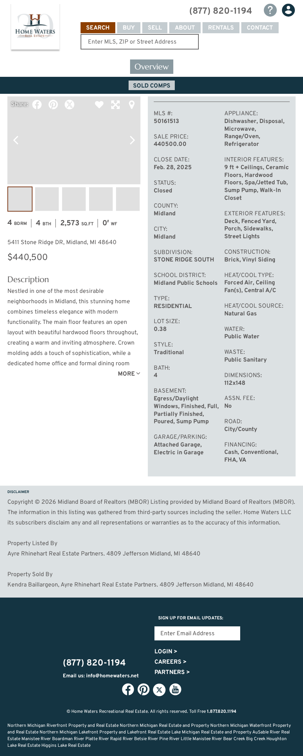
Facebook (37, 104)
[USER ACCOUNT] (288, 10)
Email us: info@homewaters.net (101, 676)
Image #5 (128, 199)
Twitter (69, 104)
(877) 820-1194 (220, 11)
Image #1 (20, 199)
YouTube (175, 689)
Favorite (99, 104)
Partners (172, 672)
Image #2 (47, 199)
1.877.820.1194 (221, 712)
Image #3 (74, 199)
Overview (152, 67)
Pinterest (53, 104)
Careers (170, 662)
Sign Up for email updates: (190, 618)
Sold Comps (151, 86)
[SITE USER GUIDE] (270, 10)
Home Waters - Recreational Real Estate (35, 28)
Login (165, 652)
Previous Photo (15, 140)
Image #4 (101, 199)
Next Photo (132, 140)
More (126, 374)
